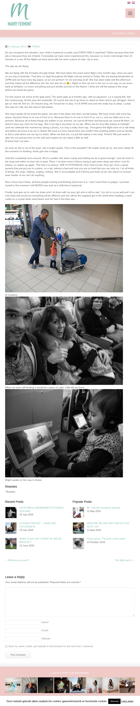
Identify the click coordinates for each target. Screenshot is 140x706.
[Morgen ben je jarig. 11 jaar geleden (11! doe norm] (111, 685)
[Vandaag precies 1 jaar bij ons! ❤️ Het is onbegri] (127, 685)
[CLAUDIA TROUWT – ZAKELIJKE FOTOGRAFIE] (11, 528)
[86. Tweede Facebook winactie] (78, 512)
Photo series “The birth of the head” (106, 538)
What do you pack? (17, 560)
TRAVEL (35, 46)
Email (45, 630)
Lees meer (127, 701)
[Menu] (130, 13)
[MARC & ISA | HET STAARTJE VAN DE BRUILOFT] (11, 543)
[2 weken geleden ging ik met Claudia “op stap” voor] (78, 685)
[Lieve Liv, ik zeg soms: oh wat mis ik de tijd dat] (94, 685)
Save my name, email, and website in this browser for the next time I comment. (51, 646)
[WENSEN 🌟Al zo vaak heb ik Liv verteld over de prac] (45, 685)
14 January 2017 (17, 46)
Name (45, 622)
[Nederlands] (133, 3)
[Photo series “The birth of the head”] (78, 543)
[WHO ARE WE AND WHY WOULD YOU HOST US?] (78, 528)
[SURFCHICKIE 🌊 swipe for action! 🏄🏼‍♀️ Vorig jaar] (13, 685)
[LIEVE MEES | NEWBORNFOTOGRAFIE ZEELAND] (11, 512)
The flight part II (125, 560)
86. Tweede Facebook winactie (103, 507)
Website (46, 638)
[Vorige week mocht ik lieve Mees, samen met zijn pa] (62, 685)
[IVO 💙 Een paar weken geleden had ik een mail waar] (29, 685)
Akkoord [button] (114, 701)
